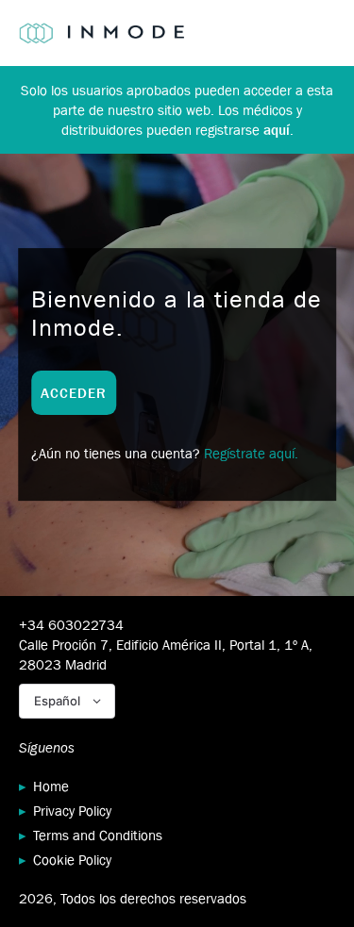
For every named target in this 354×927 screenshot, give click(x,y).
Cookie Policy (72, 860)
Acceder (74, 393)
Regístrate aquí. (251, 453)
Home (51, 786)
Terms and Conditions (97, 835)
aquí (276, 130)
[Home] (101, 33)
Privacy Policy (72, 811)
